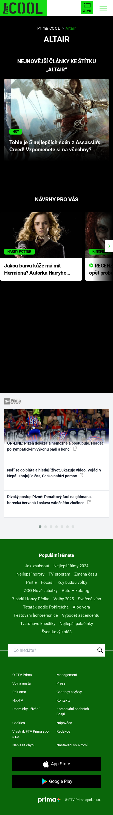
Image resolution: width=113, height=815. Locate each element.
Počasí (47, 582)
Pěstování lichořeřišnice (36, 615)
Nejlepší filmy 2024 (70, 565)
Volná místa (21, 683)
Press (61, 683)
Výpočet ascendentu (80, 615)
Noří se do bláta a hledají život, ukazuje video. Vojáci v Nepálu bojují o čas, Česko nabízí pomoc (54, 473)
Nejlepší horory (30, 574)
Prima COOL (48, 28)
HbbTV (17, 700)
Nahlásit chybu (23, 745)
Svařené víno (89, 598)
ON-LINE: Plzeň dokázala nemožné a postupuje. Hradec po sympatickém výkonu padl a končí (55, 446)
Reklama (19, 692)
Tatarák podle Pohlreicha (46, 607)
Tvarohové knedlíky (37, 623)
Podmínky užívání (25, 709)
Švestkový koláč (57, 631)
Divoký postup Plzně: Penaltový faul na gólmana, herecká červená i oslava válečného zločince (49, 500)
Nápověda (64, 723)
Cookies (18, 723)
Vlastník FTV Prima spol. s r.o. (31, 734)
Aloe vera (81, 607)
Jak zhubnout (37, 565)
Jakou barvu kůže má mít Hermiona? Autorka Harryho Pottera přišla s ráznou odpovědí (35, 270)
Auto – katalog (75, 590)
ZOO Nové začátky (41, 590)
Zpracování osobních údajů (72, 711)
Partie (31, 582)
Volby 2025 (63, 598)
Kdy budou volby (72, 582)
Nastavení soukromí (71, 745)
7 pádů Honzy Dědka (30, 598)
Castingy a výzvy (69, 692)
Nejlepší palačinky (76, 623)
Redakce (63, 731)
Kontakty (63, 700)
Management (66, 675)
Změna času (85, 574)
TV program (59, 574)
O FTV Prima (22, 675)
